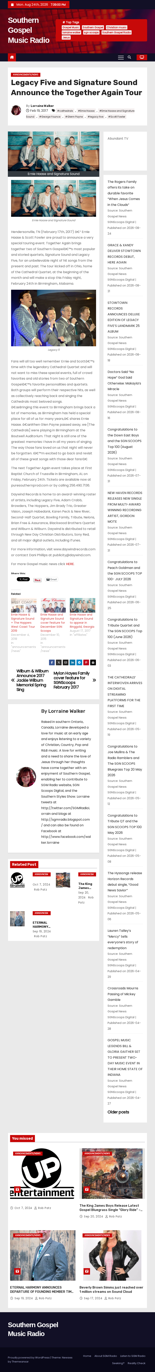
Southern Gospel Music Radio (28, 30)
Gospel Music (71, 27)
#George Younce (49, 116)
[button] (130, 57)
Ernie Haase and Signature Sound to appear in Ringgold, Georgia (82, 621)
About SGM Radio (105, 1356)
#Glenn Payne (74, 116)
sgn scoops (91, 32)
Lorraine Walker (42, 106)
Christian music (117, 27)
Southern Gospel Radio (116, 32)
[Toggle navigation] (121, 57)
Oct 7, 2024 (41, 884)
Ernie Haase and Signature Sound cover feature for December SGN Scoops (53, 623)
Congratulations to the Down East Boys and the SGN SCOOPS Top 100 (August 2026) (124, 441)
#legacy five (95, 116)
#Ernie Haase (86, 111)
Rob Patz (40, 890)
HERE (70, 564)
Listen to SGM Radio (133, 1356)
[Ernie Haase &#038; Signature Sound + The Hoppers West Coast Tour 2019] (24, 605)
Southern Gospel (93, 27)
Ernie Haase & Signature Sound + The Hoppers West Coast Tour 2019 (23, 623)
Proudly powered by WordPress (29, 1357)
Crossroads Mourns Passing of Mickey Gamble (123, 994)
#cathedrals (65, 111)
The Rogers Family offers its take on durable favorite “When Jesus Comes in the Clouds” (124, 193)
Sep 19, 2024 (42, 931)
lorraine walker (71, 32)
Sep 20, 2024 (94, 1216)
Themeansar (20, 1362)
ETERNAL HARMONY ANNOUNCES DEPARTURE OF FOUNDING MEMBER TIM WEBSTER (40, 1292)
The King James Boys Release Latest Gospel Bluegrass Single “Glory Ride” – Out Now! (110, 1210)
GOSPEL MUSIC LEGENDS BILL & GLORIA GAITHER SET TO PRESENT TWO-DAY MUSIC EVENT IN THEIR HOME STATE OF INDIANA (125, 1057)
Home (87, 1356)
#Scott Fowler (116, 116)
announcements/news (25, 74)
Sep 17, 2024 (93, 1298)
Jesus (66, 37)
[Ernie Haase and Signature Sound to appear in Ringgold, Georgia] (82, 605)
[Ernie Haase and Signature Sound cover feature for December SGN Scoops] (53, 605)
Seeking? (118, 1363)
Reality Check (137, 1363)
